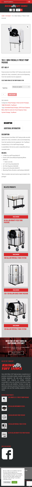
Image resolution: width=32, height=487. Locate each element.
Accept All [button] (14, 482)
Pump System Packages (22, 103)
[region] (16, 347)
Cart (19, 10)
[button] (27, 27)
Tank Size (4, 88)
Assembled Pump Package (11, 107)
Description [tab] (8, 123)
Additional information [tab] (12, 128)
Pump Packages (12, 103)
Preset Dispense (19, 110)
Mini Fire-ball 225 (9, 110)
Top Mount (8, 16)
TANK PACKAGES (6, 105)
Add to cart (12, 94)
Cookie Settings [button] (7, 482)
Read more (16, 217)
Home (3, 16)
